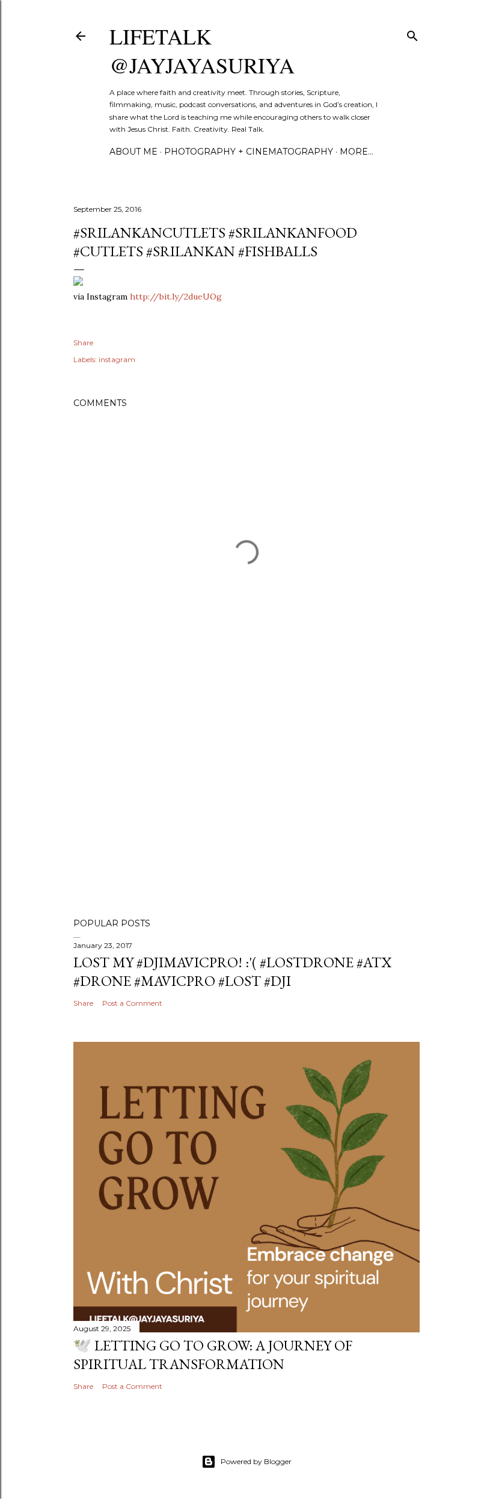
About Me (133, 151)
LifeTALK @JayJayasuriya (202, 50)
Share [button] (83, 342)
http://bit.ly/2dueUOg (176, 296)
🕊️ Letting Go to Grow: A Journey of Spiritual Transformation (212, 1354)
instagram (117, 359)
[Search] (412, 33)
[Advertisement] (246, 803)
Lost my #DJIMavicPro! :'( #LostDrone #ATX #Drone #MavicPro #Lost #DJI (232, 971)
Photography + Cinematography (248, 151)
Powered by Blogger (256, 1461)
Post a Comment (132, 1003)
